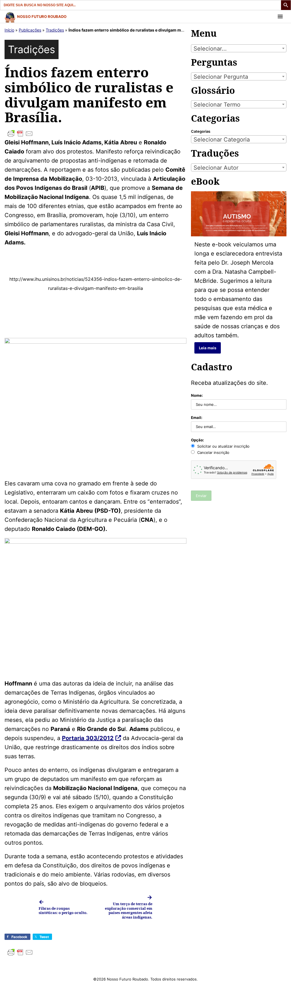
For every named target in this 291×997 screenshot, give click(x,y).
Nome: (197, 395)
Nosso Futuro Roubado (41, 16)
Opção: (197, 440)
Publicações (30, 30)
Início (9, 30)
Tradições (55, 30)
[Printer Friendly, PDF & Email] (95, 133)
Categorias (200, 131)
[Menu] (280, 16)
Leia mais (207, 348)
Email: (196, 417)
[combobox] (238, 48)
